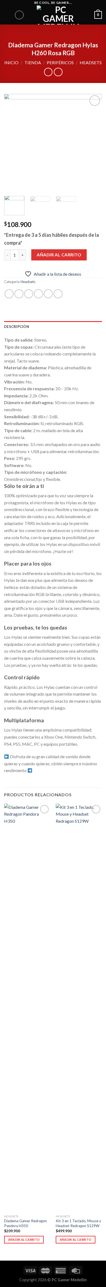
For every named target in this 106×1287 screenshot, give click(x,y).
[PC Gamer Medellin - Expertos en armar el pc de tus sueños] (58, 14)
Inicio (11, 62)
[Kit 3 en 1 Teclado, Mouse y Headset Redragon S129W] (79, 1008)
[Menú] (7, 14)
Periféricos (60, 62)
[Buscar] (19, 15)
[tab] (53, 326)
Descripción (16, 326)
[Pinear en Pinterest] (48, 293)
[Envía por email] (38, 293)
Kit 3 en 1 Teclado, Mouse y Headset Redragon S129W (78, 1223)
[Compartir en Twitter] (28, 293)
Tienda (32, 62)
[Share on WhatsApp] (9, 293)
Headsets (91, 62)
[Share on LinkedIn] (58, 293)
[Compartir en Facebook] (18, 293)
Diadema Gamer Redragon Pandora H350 (25, 1223)
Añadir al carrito (59, 254)
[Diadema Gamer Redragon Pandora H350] (27, 1008)
